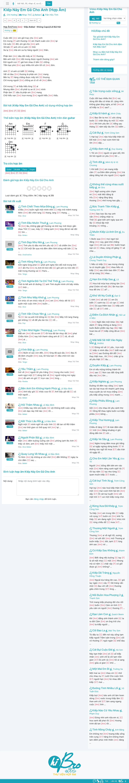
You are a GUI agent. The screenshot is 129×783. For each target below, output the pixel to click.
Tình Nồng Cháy (101, 729)
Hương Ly (10, 30)
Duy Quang (117, 149)
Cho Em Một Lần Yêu (104, 458)
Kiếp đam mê (100, 148)
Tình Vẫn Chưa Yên (32, 313)
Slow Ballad (26, 447)
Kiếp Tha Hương (102, 420)
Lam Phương (62, 206)
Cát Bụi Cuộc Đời (102, 649)
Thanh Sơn (94, 598)
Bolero (24, 235)
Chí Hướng (12, 14)
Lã (117, 279)
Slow (24, 216)
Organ (32, 169)
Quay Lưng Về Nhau (32, 453)
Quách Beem (118, 614)
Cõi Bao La (98, 630)
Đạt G (117, 295)
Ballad (38, 14)
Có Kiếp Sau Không (103, 550)
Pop (23, 323)
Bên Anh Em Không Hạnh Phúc (38, 388)
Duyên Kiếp (99, 365)
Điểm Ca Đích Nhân (103, 314)
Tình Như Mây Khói (32, 297)
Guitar (9, 169)
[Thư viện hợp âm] (120, 781)
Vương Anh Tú (96, 210)
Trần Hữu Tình (51, 14)
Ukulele (17, 169)
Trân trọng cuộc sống (105, 91)
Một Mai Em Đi (100, 668)
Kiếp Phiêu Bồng (102, 400)
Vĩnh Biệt (26, 349)
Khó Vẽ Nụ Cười (101, 295)
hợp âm (10, 138)
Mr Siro (101, 187)
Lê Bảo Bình (66, 388)
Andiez (100, 343)
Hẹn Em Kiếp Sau (102, 279)
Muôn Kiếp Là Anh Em (105, 231)
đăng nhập (39, 499)
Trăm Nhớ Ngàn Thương (35, 330)
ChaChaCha (26, 255)
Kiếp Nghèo (99, 381)
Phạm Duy (94, 713)
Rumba (25, 381)
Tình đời (97, 162)
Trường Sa (118, 669)
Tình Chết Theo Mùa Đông (36, 206)
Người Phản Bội (29, 437)
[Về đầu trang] (125, 781)
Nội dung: (8, 481)
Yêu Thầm (26, 369)
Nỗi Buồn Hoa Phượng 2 (106, 595)
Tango (24, 274)
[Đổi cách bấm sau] (14, 138)
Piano (25, 169)
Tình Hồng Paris (30, 261)
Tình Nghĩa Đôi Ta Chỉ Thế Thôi (39, 281)
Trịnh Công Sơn (111, 133)
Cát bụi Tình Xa (101, 480)
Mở (97, 18)
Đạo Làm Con (100, 614)
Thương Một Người (103, 528)
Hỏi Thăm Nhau (29, 404)
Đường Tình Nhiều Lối (105, 688)
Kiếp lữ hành (99, 113)
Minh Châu (116, 113)
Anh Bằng (119, 729)
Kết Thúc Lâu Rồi (30, 421)
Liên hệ (114, 781)
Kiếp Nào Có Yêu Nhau (105, 710)
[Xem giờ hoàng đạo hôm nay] (94, 781)
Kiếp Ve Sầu (99, 439)
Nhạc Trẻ (26, 14)
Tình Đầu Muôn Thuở (33, 222)
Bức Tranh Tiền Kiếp (104, 206)
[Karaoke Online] (98, 781)
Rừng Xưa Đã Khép (103, 505)
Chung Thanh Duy (97, 260)
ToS (106, 781)
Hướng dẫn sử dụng (102, 70)
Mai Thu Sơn (114, 630)
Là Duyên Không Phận (105, 257)
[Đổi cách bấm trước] (5, 138)
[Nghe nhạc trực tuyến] (101, 781)
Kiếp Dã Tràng (100, 572)
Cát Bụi (96, 132)
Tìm (49, 3)
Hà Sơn (119, 650)
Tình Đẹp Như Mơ (31, 242)
